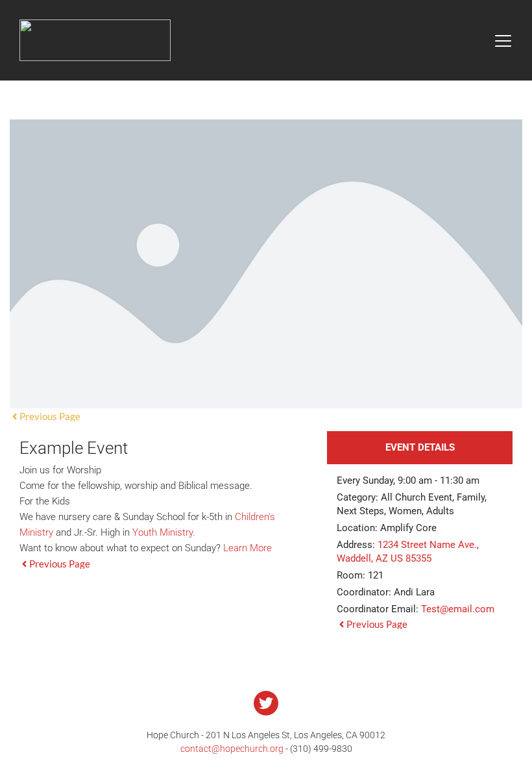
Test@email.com (457, 609)
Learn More (247, 548)
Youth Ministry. (163, 532)
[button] (503, 40)
